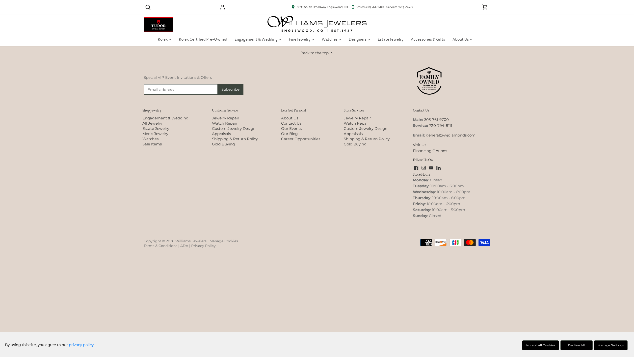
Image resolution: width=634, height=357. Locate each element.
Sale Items (152, 144)
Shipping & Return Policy (235, 139)
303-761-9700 (436, 119)
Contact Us (291, 123)
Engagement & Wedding (165, 118)
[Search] (147, 7)
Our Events (291, 128)
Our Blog (289, 133)
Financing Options (430, 150)
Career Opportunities (300, 139)
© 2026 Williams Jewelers (184, 241)
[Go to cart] (485, 7)
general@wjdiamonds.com (451, 135)
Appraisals (221, 133)
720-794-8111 (440, 125)
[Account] (222, 7)
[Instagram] (424, 167)
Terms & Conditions (160, 246)
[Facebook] (416, 167)
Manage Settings (611, 345)
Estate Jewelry (155, 128)
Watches (150, 139)
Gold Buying (223, 144)
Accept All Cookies (540, 345)
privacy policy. (81, 344)
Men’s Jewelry (155, 133)
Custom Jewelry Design (234, 128)
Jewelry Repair (225, 118)
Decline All (576, 345)
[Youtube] (431, 167)
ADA (184, 246)
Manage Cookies (224, 241)
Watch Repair (224, 123)
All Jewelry (152, 123)
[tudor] (158, 20)
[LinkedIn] (438, 167)
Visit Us (419, 144)
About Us (289, 118)
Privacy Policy (203, 246)
